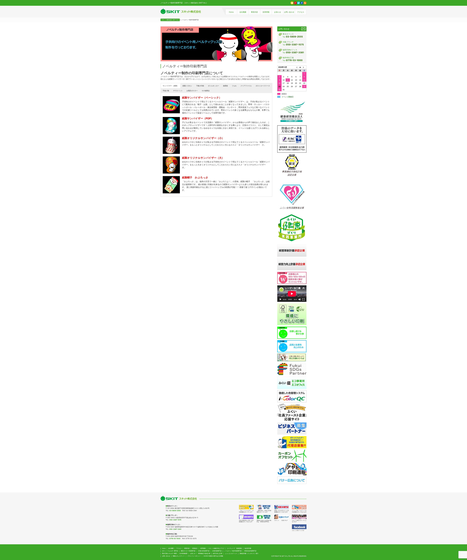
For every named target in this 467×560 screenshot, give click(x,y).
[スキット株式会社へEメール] (292, 3)
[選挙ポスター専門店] (264, 507)
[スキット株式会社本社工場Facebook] (301, 3)
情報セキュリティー (179, 556)
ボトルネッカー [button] (213, 86)
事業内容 (254, 12)
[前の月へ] (296, 67)
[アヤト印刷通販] (291, 469)
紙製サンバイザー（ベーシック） (201, 97)
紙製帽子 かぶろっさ (195, 177)
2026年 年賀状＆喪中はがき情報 (213, 556)
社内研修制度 (183, 553)
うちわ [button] (234, 86)
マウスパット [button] (178, 91)
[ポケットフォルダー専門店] (246, 507)
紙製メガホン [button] (187, 86)
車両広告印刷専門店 (250, 551)
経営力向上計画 (217, 553)
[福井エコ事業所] (291, 383)
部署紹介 (195, 548)
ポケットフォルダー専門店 (170, 551)
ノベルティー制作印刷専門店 (233, 551)
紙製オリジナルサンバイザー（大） (203, 157)
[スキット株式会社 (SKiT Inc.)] (181, 11)
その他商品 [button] (206, 91)
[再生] (280, 299)
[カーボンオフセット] (291, 455)
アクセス (300, 12)
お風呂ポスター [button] (192, 91)
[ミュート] (299, 299)
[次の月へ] (304, 67)
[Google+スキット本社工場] (295, 3)
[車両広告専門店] (264, 517)
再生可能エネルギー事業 (169, 553)
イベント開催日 (287, 97)
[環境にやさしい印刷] (291, 314)
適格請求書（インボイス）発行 (249, 553)
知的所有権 (247, 548)
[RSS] (305, 3)
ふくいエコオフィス (231, 553)
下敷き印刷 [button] (200, 86)
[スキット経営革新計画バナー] (291, 250)
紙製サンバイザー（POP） (197, 118)
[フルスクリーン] (303, 299)
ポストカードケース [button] (263, 86)
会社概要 (242, 12)
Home (231, 12)
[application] (291, 293)
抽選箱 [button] (225, 86)
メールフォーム (303, 28)
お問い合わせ (289, 12)
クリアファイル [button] (246, 86)
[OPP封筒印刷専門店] (246, 517)
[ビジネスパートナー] (291, 428)
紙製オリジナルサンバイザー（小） (203, 138)
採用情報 (266, 12)
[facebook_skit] (299, 526)
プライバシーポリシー (194, 556)
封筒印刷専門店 (217, 551)
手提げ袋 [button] (166, 91)
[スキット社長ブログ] (281, 517)
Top (460, 546)
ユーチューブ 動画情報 (234, 548)
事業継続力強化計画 (204, 553)
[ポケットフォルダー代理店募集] (291, 442)
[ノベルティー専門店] (299, 507)
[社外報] (291, 278)
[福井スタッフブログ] (299, 517)
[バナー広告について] (291, 480)
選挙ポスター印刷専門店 (188, 551)
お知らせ (277, 12)
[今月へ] (300, 67)
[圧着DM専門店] (281, 507)
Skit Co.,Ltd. (285, 556)
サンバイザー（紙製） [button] (171, 86)
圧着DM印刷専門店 (204, 551)
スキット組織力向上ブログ (216, 548)
